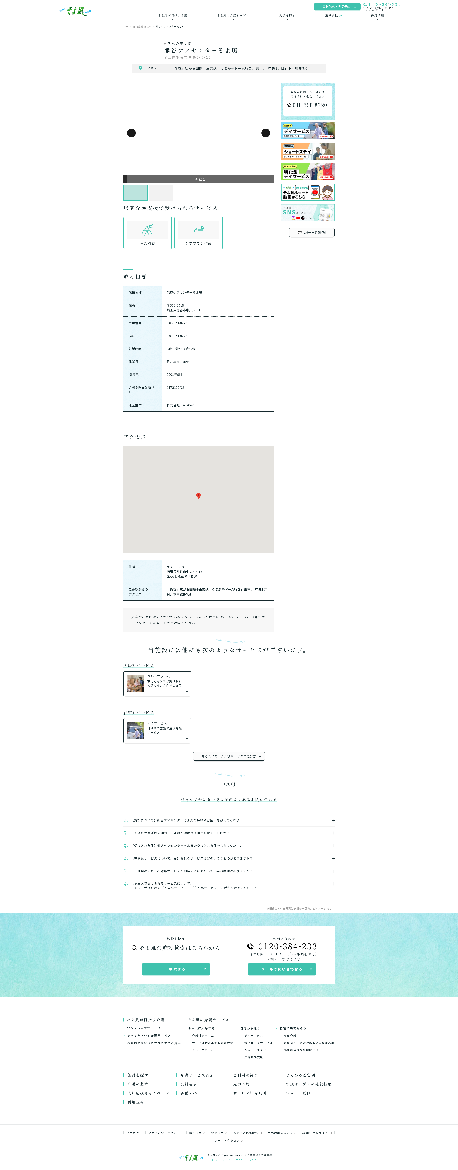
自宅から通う (250, 1028)
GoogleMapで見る (180, 576)
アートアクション (227, 1140)
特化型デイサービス (258, 1043)
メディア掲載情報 (246, 1133)
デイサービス (253, 1036)
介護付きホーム (203, 1036)
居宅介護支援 (253, 1057)
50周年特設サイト (315, 1133)
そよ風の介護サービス (208, 1019)
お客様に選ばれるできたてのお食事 (154, 1043)
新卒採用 (195, 1133)
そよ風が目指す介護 (146, 1019)
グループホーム (203, 1050)
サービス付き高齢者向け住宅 (212, 1043)
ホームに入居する (201, 1028)
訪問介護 (290, 1036)
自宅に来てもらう (293, 1028)
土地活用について (280, 1133)
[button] (131, 133)
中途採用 (217, 1133)
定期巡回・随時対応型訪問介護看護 (309, 1043)
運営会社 (132, 1133)
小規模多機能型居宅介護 (301, 1050)
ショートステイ (255, 1050)
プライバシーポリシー (164, 1133)
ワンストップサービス (144, 1028)
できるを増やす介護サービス (149, 1035)
